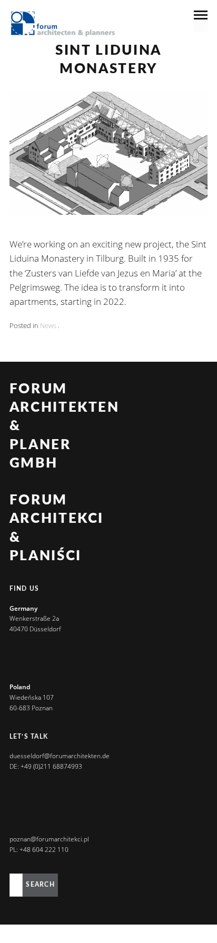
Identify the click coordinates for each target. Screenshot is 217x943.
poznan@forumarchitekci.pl (49, 839)
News (48, 325)
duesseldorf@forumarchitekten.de (59, 755)
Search (40, 884)
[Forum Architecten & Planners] (63, 24)
